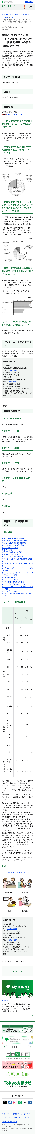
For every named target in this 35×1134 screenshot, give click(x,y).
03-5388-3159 (12, 370)
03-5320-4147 (12, 381)
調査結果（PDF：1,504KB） (16, 114)
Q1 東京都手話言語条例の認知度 (13, 538)
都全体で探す (29, 2)
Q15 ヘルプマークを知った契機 (13, 582)
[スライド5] (20, 1047)
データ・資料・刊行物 (9, 1121)
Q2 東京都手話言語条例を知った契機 (14, 540)
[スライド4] (18, 1047)
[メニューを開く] (31, 7)
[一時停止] (22, 1047)
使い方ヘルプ (25, 1114)
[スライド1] (12, 1047)
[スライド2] (14, 1047)
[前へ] (4, 1046)
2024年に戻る (17, 971)
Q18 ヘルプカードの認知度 (11, 591)
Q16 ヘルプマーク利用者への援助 (13, 584)
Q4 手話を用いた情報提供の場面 (13, 545)
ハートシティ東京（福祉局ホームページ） (16, 872)
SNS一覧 (17, 1117)
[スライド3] (16, 1047)
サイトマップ (26, 1117)
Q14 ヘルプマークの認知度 (11, 579)
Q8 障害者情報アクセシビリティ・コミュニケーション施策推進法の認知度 (17, 555)
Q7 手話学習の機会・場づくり (12, 552)
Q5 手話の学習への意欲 (10, 547)
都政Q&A (15, 1114)
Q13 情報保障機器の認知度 (11, 577)
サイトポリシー (7, 1117)
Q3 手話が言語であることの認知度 (14, 543)
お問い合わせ (6, 1114)
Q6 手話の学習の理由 (9, 550)
